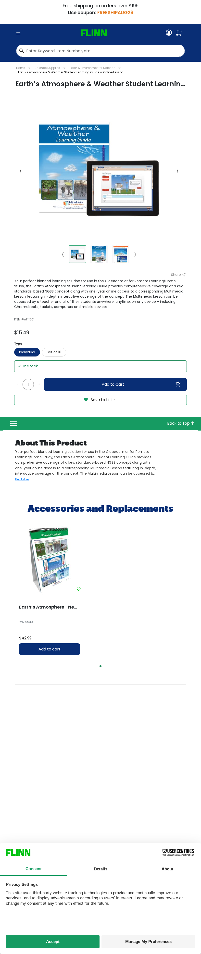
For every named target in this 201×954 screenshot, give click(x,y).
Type (18, 344)
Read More (22, 479)
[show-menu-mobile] (18, 33)
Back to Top (178, 423)
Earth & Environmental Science (92, 68)
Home (20, 68)
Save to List (101, 400)
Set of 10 (54, 352)
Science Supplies (47, 68)
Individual (27, 352)
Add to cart (49, 649)
